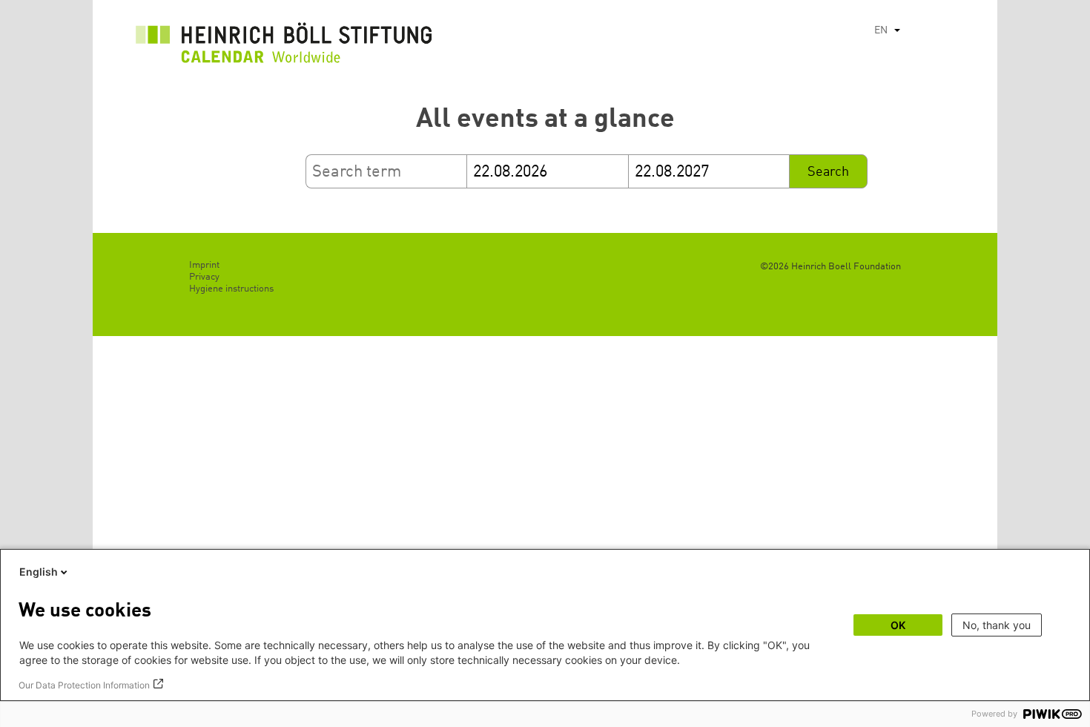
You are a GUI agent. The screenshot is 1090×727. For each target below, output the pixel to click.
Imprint (204, 265)
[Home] (284, 46)
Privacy (204, 277)
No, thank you (996, 625)
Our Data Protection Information (84, 685)
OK (898, 625)
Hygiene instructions (231, 289)
